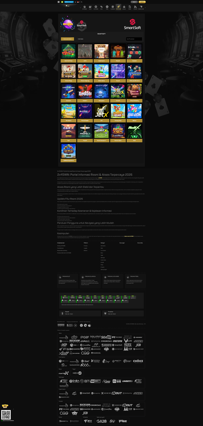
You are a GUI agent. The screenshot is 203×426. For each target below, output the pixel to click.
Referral (85, 250)
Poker (129, 9)
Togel (107, 9)
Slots (90, 9)
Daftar (142, 2)
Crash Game (118, 9)
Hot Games (84, 9)
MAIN (69, 51)
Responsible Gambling (62, 250)
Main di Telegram (70, 2)
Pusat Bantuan (60, 248)
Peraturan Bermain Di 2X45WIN (64, 253)
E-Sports (135, 9)
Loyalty (85, 248)
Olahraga (113, 9)
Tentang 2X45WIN (61, 245)
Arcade (124, 9)
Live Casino (96, 9)
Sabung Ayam (141, 9)
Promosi (85, 245)
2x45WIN (100, 177)
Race (101, 9)
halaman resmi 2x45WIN (128, 236)
